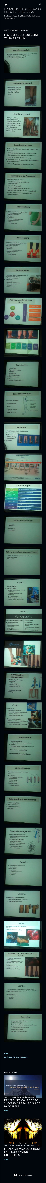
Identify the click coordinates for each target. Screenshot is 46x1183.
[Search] (40, 4)
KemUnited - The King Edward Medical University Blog (22, 10)
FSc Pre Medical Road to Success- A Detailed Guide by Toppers (22, 1103)
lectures (18, 1057)
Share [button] (6, 1053)
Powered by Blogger (25, 1175)
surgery (24, 1057)
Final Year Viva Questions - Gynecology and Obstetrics (23, 1151)
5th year (12, 1057)
